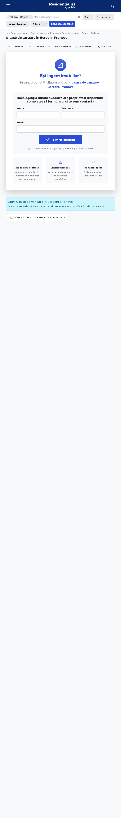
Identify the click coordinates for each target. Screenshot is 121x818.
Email (21, 122)
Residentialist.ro (62, 5)
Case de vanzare (19, 33)
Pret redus (85, 46)
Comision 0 (19, 46)
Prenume (68, 108)
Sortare (104, 46)
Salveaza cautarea (62, 23)
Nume (21, 108)
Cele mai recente (62, 46)
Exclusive (39, 46)
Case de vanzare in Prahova (44, 33)
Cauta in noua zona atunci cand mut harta (40, 217)
